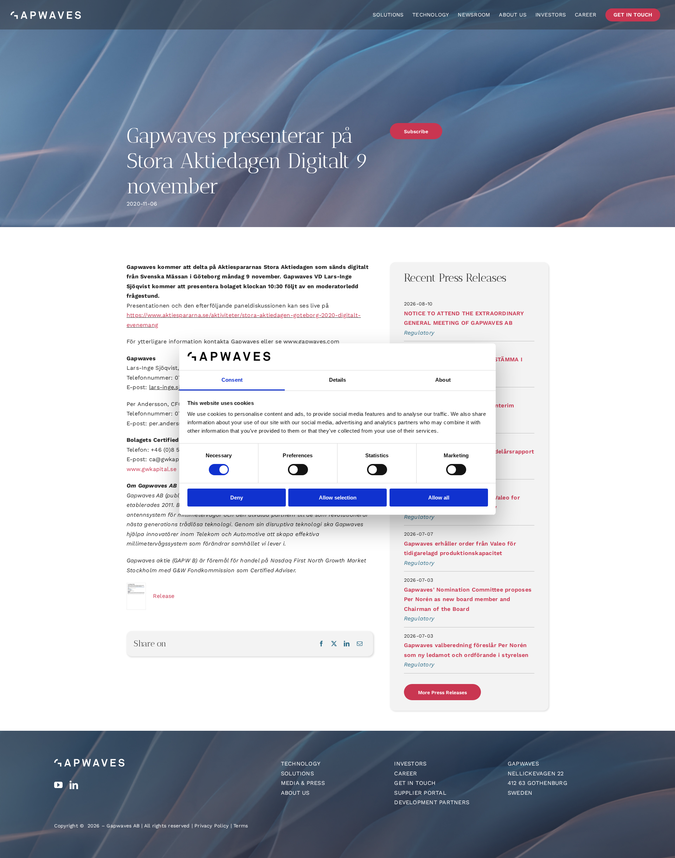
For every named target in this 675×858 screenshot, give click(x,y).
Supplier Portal (420, 792)
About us (295, 792)
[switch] (298, 469)
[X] (334, 644)
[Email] (359, 644)
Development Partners (431, 802)
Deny (236, 498)
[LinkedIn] (346, 644)
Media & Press (303, 783)
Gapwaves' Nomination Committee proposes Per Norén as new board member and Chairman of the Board (468, 599)
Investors (410, 763)
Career (405, 773)
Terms (240, 825)
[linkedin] (74, 785)
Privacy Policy (211, 825)
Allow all (438, 498)
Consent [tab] (232, 380)
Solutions (297, 773)
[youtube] (58, 785)
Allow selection (337, 498)
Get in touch (415, 783)
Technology (300, 763)
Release (164, 596)
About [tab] (443, 380)
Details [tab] (337, 380)
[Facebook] (321, 644)
